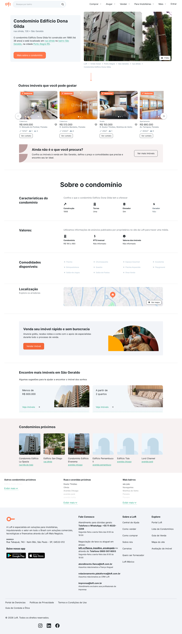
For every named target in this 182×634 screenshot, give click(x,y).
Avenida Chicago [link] (71, 491)
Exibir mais (9, 488)
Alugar (109, 4)
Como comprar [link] (130, 535)
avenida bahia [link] (70, 497)
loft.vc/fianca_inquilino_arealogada (96, 548)
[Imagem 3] (122, 116)
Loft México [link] (128, 561)
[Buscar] (62, 4)
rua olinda (50, 40)
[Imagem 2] (40, 116)
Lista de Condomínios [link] (162, 529)
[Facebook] (57, 626)
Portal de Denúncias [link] (15, 602)
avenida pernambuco (102, 465)
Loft (85, 64)
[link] (146, 153)
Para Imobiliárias (142, 4)
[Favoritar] (56, 124)
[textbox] (39, 4)
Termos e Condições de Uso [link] (72, 602)
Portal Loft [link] (157, 522)
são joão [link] (126, 484)
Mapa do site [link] (158, 542)
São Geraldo (123, 64)
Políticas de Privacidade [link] (42, 602)
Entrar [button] (174, 4)
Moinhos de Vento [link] (130, 491)
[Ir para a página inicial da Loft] (9, 4)
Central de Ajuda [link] (130, 522)
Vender (123, 4)
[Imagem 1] (38, 116)
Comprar (94, 4)
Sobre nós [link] (127, 542)
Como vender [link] (129, 529)
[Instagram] (40, 626)
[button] (113, 296)
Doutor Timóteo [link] (70, 484)
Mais (161, 4)
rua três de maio (26, 465)
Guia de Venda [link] (159, 535)
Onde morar (95, 64)
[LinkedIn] (49, 626)
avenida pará (147, 461)
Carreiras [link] (127, 548)
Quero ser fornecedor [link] (133, 555)
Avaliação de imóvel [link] (162, 548)
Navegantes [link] (128, 487)
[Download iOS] (36, 556)
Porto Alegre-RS (41, 44)
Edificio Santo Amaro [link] (13, 484)
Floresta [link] (126, 494)
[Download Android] (16, 556)
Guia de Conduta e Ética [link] (17, 608)
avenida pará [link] (69, 494)
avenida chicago (75, 465)
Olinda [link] (66, 487)
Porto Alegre (109, 64)
